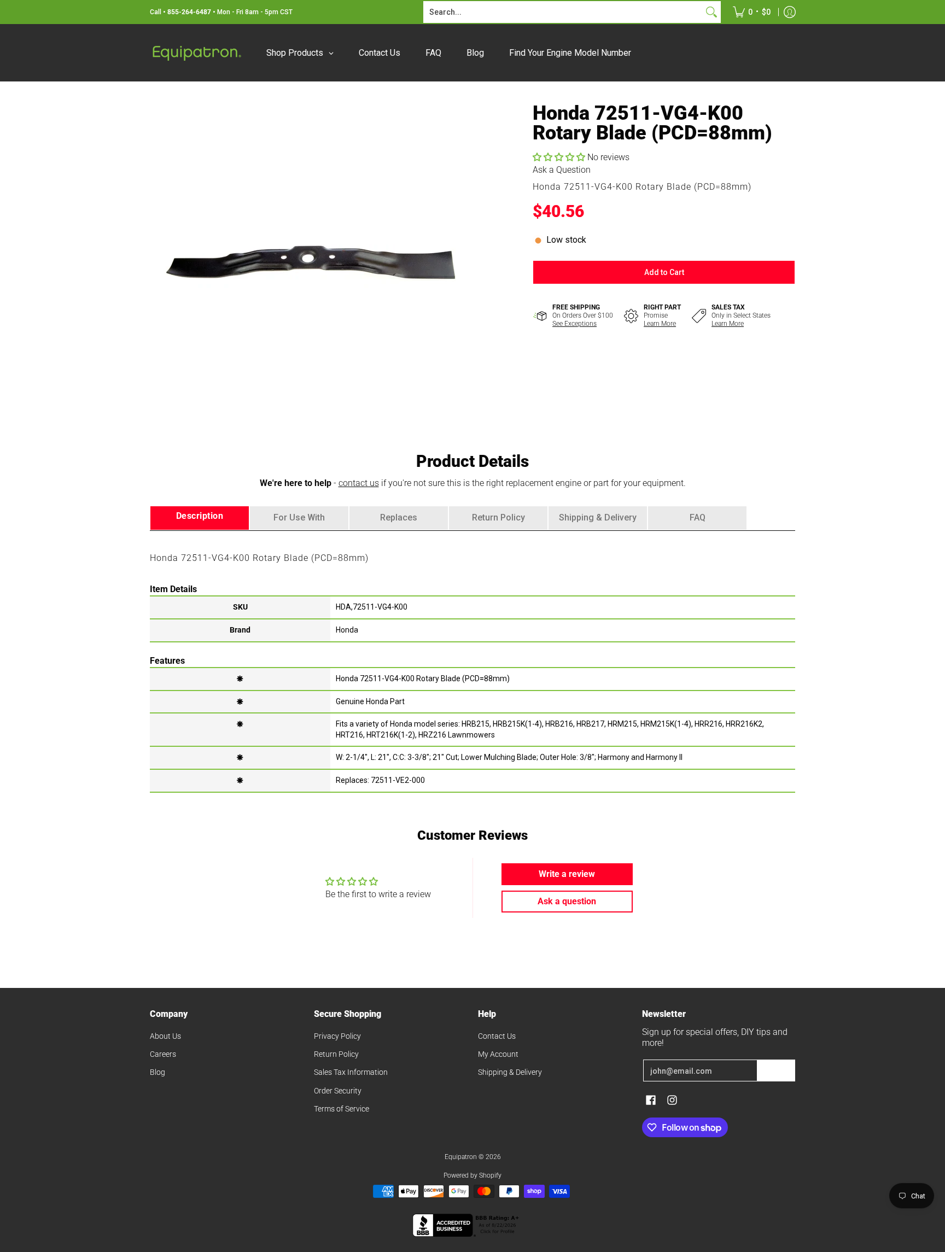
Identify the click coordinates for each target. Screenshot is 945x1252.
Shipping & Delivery (510, 1072)
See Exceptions (574, 323)
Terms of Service (341, 1108)
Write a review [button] (567, 874)
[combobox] (563, 12)
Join (776, 1070)
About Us (165, 1036)
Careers (163, 1054)
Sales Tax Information (351, 1072)
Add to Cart (664, 272)
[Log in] (790, 12)
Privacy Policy (337, 1036)
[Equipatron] (196, 52)
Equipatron (461, 1157)
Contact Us (497, 1036)
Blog (157, 1072)
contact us (359, 483)
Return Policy (336, 1054)
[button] (560, 157)
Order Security (337, 1090)
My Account (498, 1054)
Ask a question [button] (567, 901)
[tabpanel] (472, 661)
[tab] (199, 518)
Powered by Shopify (472, 1175)
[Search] (711, 12)
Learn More (660, 323)
